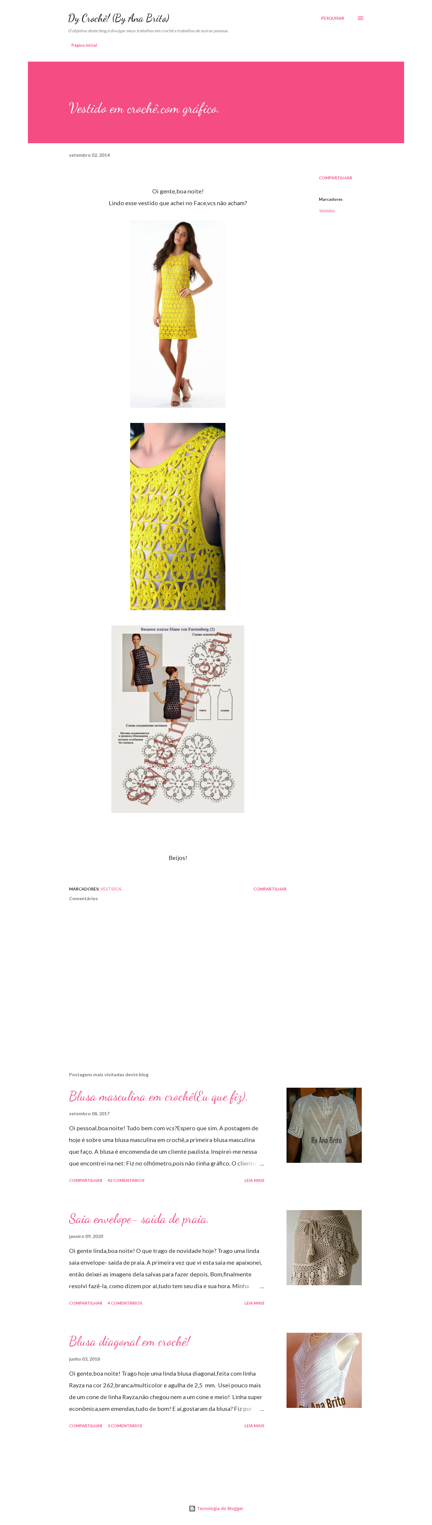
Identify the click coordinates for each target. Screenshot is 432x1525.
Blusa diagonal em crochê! (129, 1341)
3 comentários (125, 1425)
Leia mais (254, 1180)
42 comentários (126, 1180)
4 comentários (125, 1302)
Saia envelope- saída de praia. (139, 1218)
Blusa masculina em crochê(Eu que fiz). (158, 1096)
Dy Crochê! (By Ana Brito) (118, 18)
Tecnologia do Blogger (219, 1508)
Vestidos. (327, 210)
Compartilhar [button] (335, 177)
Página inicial (84, 45)
